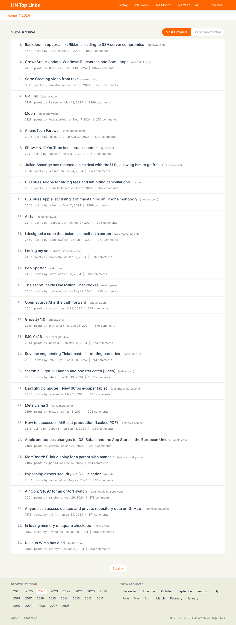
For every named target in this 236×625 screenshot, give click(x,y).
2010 (16, 605)
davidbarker (57, 85)
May (137, 598)
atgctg (53, 308)
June (125, 598)
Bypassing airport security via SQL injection (63, 474)
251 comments (98, 463)
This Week (141, 5)
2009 (28, 605)
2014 (64, 598)
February (176, 598)
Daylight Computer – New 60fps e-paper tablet (66, 388)
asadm (54, 394)
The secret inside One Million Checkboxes (62, 285)
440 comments (103, 480)
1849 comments (97, 51)
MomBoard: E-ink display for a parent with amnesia (70, 457)
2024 (26, 15)
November (149, 591)
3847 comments (103, 68)
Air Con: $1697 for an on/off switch (56, 491)
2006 (66, 605)
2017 (28, 598)
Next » (118, 568)
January (192, 598)
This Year (183, 5)
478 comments (99, 497)
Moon (30, 113)
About (15, 618)
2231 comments (107, 85)
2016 (40, 598)
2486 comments (100, 446)
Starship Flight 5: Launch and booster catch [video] (70, 371)
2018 (16, 598)
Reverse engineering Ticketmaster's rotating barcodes (72, 353)
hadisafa (54, 154)
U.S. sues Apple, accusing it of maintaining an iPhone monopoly (81, 199)
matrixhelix (56, 325)
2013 (76, 598)
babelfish (55, 428)
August (203, 591)
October (167, 591)
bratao (53, 411)
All (196, 5)
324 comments (102, 343)
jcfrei (53, 205)
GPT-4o (31, 96)
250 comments (106, 119)
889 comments (98, 308)
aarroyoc (55, 549)
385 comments (96, 274)
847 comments (108, 188)
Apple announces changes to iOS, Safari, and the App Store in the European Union (97, 439)
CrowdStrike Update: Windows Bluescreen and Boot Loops (77, 61)
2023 (54, 591)
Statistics (30, 618)
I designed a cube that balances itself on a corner (68, 233)
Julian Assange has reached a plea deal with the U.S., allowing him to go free (92, 164)
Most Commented (208, 32)
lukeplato (55, 257)
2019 (103, 591)
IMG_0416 (33, 336)
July (215, 591)
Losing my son (38, 250)
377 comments (108, 239)
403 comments (99, 549)
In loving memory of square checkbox (58, 525)
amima (53, 171)
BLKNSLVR (56, 68)
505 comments (103, 532)
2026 (17, 591)
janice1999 (57, 136)
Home (12, 15)
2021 (78, 591)
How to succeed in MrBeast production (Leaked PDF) (71, 422)
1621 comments (99, 171)
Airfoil (30, 216)
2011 (100, 598)
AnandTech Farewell (42, 130)
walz (53, 274)
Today (123, 5)
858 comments (100, 394)
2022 (66, 591)
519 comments (101, 154)
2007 (53, 605)
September (185, 591)
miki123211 (57, 360)
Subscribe (215, 5)
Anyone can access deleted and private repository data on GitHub (83, 508)
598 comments (105, 136)
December (129, 591)
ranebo (54, 497)
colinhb (54, 446)
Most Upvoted (176, 32)
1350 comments (99, 377)
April (148, 598)
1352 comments (102, 428)
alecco (54, 377)
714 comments (102, 360)
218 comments (108, 291)
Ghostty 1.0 (35, 319)
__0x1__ (54, 514)
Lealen (53, 102)
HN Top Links (25, 5)
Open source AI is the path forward (55, 302)
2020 (91, 591)
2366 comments (99, 102)
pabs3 (53, 463)
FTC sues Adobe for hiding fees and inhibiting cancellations (77, 182)
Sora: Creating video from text (51, 78)
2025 (29, 591)
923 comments (98, 411)
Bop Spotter (35, 268)
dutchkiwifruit (59, 239)
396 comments (101, 257)
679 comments (105, 325)
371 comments (98, 514)
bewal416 (55, 343)
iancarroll (56, 480)
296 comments (107, 222)
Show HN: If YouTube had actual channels (61, 147)
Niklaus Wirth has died (45, 542)
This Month (162, 5)
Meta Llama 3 (36, 405)
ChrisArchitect (59, 188)
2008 (41, 605)
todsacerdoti (58, 119)
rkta (52, 51)
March (160, 598)
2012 (88, 598)
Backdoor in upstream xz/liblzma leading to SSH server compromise (84, 44)
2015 (52, 598)
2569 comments (97, 205)
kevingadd (56, 532)
